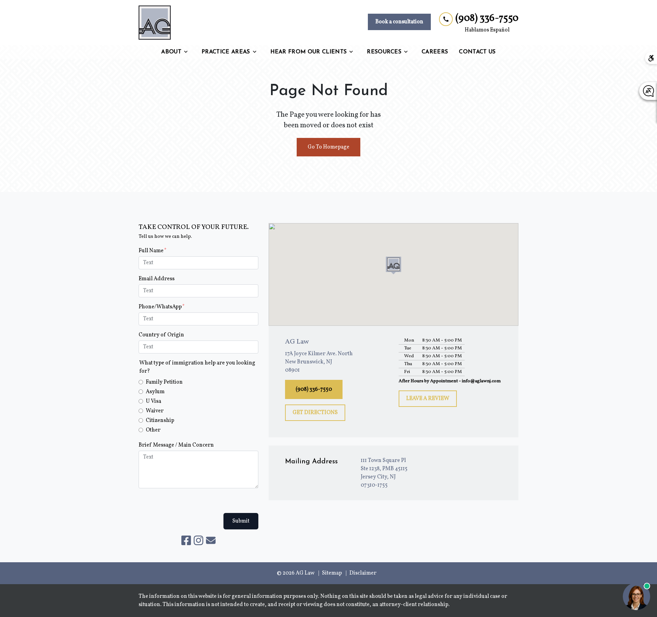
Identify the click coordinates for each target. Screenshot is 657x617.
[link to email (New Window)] (211, 540)
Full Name (151, 251)
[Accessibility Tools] (651, 58)
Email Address (157, 279)
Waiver (155, 411)
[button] (393, 265)
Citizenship (160, 420)
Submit (240, 521)
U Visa (153, 401)
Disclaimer (362, 573)
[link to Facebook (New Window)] (186, 540)
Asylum (155, 392)
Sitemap (332, 573)
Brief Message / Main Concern (176, 445)
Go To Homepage (328, 147)
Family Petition (164, 382)
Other (153, 430)
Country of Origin (161, 335)
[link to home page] (155, 22)
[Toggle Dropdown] (187, 52)
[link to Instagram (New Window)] (198, 540)
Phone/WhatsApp (160, 307)
